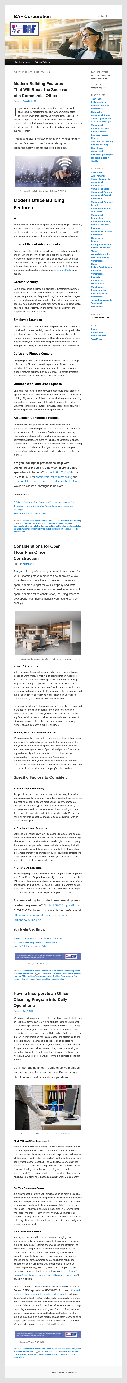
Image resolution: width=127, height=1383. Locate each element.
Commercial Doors (100, 188)
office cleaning (45, 1354)
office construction (60, 1354)
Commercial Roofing (101, 221)
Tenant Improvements (101, 299)
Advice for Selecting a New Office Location (35, 942)
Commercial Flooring (101, 191)
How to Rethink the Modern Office (31, 513)
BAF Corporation (32, 16)
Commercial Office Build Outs (33, 523)
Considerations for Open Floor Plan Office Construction (37, 552)
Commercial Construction (33, 1348)
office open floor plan (35, 978)
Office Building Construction (67, 520)
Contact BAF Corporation (60, 472)
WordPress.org (98, 338)
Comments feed (98, 335)
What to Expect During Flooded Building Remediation (102, 144)
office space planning (54, 978)
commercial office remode (52, 477)
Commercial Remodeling (63, 970)
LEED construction (63, 269)
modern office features (63, 528)
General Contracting (100, 254)
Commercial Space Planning (34, 520)
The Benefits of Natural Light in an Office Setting (38, 938)
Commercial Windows (101, 231)
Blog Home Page (22, 61)
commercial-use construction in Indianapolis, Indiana (46, 481)
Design (51, 520)
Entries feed (97, 332)
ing (70, 477)
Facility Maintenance (101, 244)
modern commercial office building (37, 528)
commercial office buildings (60, 523)
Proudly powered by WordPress (63, 1372)
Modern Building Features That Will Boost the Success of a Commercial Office (40, 89)
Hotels (94, 263)
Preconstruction (99, 290)
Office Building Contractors (59, 976)
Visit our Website (42, 61)
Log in (94, 328)
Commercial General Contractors (36, 970)
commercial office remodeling (27, 526)
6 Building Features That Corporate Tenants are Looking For (44, 502)
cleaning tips (46, 1351)
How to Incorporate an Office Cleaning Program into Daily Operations (41, 999)
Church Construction (101, 178)
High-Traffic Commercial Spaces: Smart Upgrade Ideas (101, 115)
